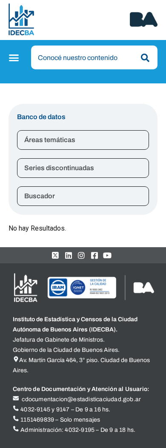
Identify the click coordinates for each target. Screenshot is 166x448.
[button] (15, 58)
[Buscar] (143, 58)
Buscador (39, 196)
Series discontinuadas (59, 167)
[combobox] (94, 57)
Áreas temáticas (49, 139)
